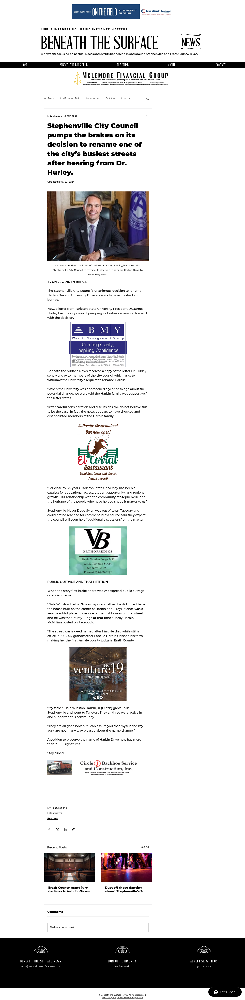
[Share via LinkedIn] (65, 829)
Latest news (92, 98)
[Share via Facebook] (48, 829)
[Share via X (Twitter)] (57, 829)
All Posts (49, 98)
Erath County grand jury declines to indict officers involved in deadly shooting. (69, 889)
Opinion (110, 98)
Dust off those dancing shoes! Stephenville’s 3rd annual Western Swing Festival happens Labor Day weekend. (125, 889)
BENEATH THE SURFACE (99, 44)
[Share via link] (73, 829)
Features (52, 818)
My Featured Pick (69, 98)
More (124, 98)
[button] (147, 98)
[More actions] (147, 116)
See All (145, 846)
